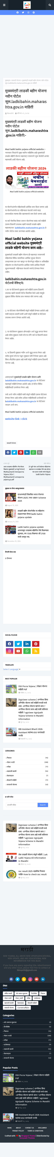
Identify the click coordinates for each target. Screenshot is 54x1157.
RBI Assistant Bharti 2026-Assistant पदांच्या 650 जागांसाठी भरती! (31, 732)
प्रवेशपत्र (37, 998)
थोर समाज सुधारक (21, 993)
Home (9, 1128)
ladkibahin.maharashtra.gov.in (30, 228)
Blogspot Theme (28, 1136)
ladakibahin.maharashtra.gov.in (20, 380)
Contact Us (29, 1128)
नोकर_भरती (19, 998)
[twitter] (23, 12)
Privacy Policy (18, 1131)
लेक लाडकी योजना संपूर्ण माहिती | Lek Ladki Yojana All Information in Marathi (33, 857)
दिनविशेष (34, 993)
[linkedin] (27, 644)
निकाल (27, 758)
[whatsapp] (27, 651)
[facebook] (17, 12)
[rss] (35, 651)
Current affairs (23, 1008)
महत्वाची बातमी (27, 771)
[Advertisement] (27, 46)
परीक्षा (27, 767)
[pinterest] (33, 12)
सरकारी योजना (16, 80)
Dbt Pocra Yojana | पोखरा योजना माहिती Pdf (32, 688)
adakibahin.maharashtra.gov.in (21, 401)
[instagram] (28, 12)
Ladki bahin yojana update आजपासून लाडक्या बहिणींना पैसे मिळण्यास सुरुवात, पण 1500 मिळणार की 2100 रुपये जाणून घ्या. (33, 532)
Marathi (10, 113)
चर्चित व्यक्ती (8, 993)
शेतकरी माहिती (27, 780)
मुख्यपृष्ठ (7, 80)
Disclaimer (42, 1128)
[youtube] (18, 651)
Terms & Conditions (35, 1131)
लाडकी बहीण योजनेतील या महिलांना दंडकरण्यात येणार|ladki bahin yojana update (31, 514)
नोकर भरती (27, 762)
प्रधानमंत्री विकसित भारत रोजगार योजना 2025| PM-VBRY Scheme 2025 (32, 497)
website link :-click (16, 419)
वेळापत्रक (27, 776)
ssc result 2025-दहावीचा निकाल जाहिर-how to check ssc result (32, 873)
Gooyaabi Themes (27, 1138)
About (18, 1128)
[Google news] (44, 644)
